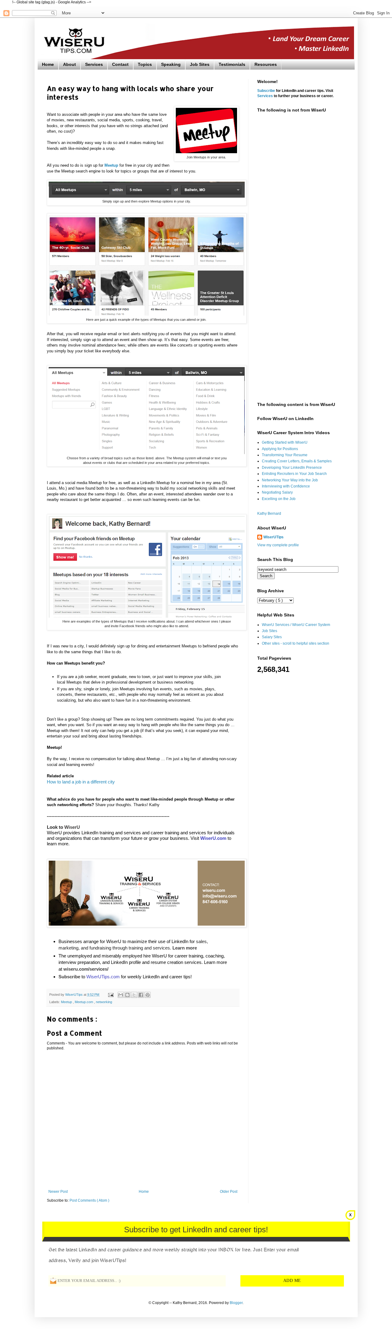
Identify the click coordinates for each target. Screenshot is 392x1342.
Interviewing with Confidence (286, 486)
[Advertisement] (301, 213)
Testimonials (232, 64)
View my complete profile (278, 545)
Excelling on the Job (279, 499)
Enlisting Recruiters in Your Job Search (294, 474)
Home (48, 64)
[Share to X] (134, 995)
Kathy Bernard (269, 513)
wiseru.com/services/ (85, 969)
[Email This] (121, 995)
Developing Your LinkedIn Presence (292, 467)
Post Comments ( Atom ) (89, 1200)
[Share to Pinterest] (148, 995)
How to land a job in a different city (81, 781)
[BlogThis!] (127, 995)
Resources (265, 64)
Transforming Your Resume (284, 455)
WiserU (72, 827)
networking (104, 1002)
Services (94, 64)
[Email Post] (111, 994)
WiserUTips (273, 537)
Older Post (228, 1191)
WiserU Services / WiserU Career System (296, 625)
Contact (120, 64)
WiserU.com (213, 838)
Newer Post (58, 1191)
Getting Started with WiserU (284, 442)
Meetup (67, 1002)
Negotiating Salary (277, 492)
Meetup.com (84, 1002)
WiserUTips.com (103, 976)
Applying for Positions (280, 449)
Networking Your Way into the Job (290, 480)
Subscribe (266, 91)
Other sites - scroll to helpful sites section (295, 643)
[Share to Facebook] (141, 995)
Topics (145, 64)
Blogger (236, 1303)
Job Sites (199, 64)
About (69, 64)
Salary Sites (272, 637)
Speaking (171, 64)
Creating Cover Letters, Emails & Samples (297, 461)
